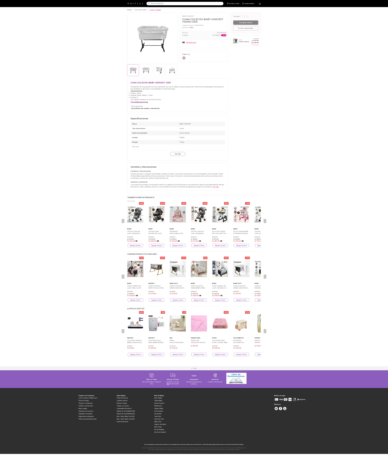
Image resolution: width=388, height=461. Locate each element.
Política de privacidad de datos (88, 419)
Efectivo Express (159, 403)
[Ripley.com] (136, 3)
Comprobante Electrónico (124, 408)
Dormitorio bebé (141, 10)
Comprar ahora (245, 23)
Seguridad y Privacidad (85, 413)
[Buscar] (149, 3)
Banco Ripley (158, 398)
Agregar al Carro (135, 245)
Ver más (178, 154)
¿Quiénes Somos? (122, 400)
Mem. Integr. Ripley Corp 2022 (125, 416)
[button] (260, 4)
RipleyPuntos (158, 406)
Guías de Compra (84, 400)
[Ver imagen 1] (133, 70)
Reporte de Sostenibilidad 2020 (126, 411)
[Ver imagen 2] (146, 70)
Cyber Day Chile (159, 419)
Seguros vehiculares (160, 424)
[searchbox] (187, 3)
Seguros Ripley (158, 408)
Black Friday (158, 427)
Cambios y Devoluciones (86, 406)
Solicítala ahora (191, 42)
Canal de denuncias (122, 421)
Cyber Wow (157, 416)
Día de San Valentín (160, 432)
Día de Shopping (159, 429)
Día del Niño (157, 413)
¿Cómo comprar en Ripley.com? (88, 398)
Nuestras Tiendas (122, 403)
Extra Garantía (158, 411)
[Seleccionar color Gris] (184, 58)
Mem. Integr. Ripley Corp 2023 (125, 419)
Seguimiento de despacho (86, 416)
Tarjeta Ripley (158, 400)
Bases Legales (83, 408)
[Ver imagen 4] (172, 70)
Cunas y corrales (155, 10)
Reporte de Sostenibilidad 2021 (126, 413)
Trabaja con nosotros (123, 406)
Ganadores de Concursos (86, 411)
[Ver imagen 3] (159, 70)
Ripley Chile (157, 421)
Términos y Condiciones (86, 403)
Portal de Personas (122, 398)
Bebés (129, 10)
